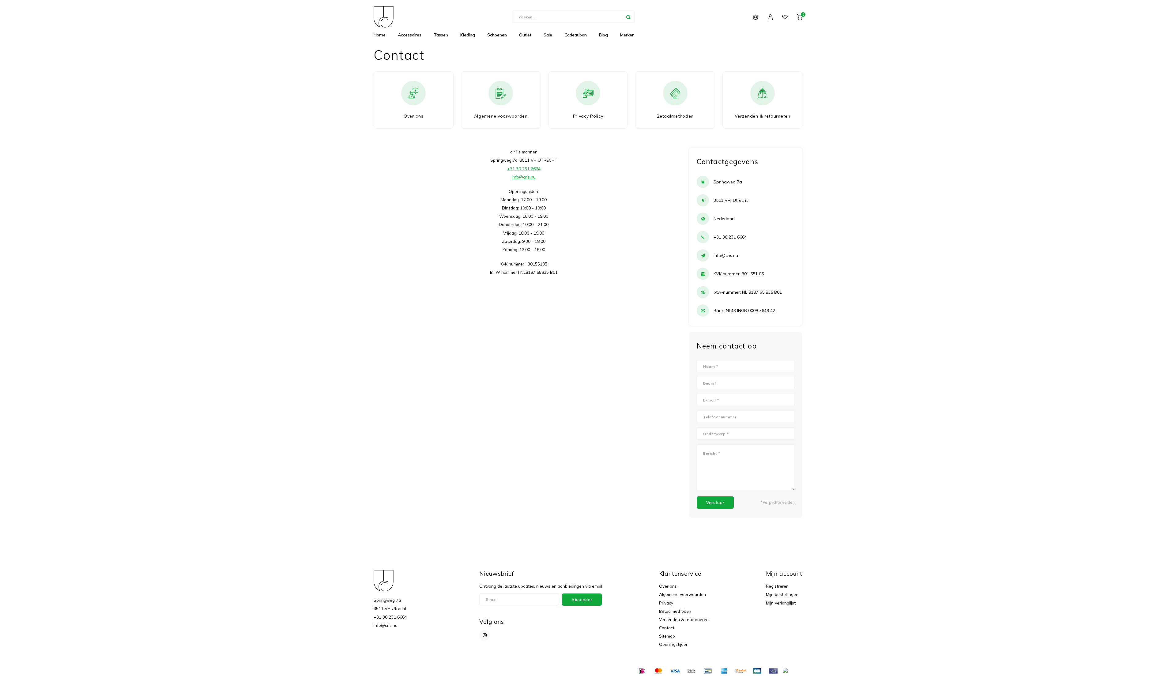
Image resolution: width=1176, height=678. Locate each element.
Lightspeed (450, 671)
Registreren (777, 586)
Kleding (467, 35)
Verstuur (715, 502)
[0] (799, 17)
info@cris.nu (524, 176)
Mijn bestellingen (782, 594)
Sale (548, 35)
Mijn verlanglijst (781, 602)
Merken (627, 35)
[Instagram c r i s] (484, 635)
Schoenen (497, 35)
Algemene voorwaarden (682, 594)
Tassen (441, 35)
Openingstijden (673, 644)
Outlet (525, 35)
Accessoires (409, 35)
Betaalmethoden (675, 611)
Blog (603, 35)
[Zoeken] (628, 17)
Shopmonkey (492, 671)
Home (380, 35)
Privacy (666, 602)
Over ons (668, 586)
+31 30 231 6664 (524, 168)
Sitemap (667, 635)
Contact (666, 627)
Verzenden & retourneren (684, 619)
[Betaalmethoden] (641, 670)
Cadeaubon (575, 35)
